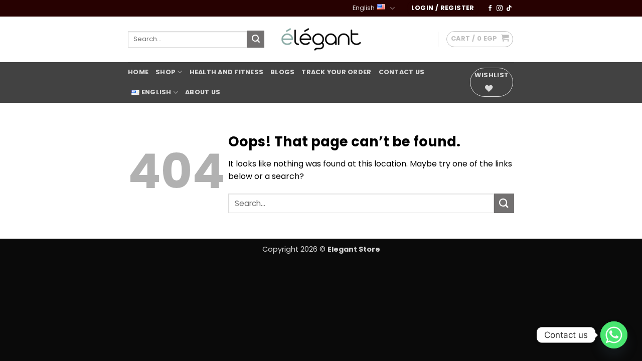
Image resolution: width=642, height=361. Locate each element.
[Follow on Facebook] (490, 8)
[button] (443, 8)
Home (138, 72)
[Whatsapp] (613, 334)
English (364, 8)
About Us (202, 92)
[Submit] (255, 39)
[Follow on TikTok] (509, 8)
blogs (282, 72)
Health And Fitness (227, 72)
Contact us (402, 72)
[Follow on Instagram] (500, 8)
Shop (165, 72)
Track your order (336, 72)
